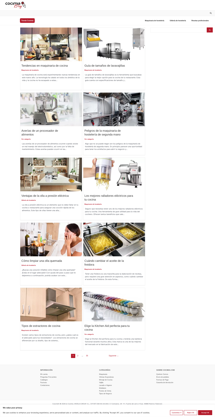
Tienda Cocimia (27, 20)
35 (87, 356)
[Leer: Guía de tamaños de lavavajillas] (114, 44)
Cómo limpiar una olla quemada (41, 260)
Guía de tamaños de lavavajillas (104, 65)
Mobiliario (102, 388)
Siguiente (114, 356)
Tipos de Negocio (105, 393)
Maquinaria (103, 374)
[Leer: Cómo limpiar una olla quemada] (51, 239)
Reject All (190, 413)
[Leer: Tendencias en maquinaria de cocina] (51, 44)
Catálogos (44, 380)
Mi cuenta (43, 374)
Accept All (205, 413)
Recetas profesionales (200, 20)
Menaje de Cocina (105, 380)
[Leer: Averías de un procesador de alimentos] (51, 109)
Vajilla (101, 382)
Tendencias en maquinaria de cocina (44, 65)
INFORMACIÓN (46, 370)
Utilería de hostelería (178, 20)
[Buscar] (210, 29)
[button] (211, 13)
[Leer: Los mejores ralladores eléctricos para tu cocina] (114, 174)
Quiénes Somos (162, 374)
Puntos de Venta (105, 391)
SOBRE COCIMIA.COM (165, 370)
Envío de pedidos (162, 377)
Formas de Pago (162, 380)
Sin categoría (26, 139)
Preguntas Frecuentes (48, 377)
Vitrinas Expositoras (106, 377)
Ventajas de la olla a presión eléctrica (45, 195)
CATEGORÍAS (104, 370)
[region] (107, 410)
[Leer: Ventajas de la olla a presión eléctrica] (51, 174)
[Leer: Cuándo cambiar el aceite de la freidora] (114, 239)
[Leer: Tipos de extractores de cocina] (51, 304)
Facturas (43, 382)
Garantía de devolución (164, 382)
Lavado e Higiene (105, 385)
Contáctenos (45, 385)
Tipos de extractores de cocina (40, 326)
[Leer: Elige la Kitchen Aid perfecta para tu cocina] (114, 304)
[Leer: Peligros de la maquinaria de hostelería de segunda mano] (114, 109)
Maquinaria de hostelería (154, 20)
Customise (176, 413)
